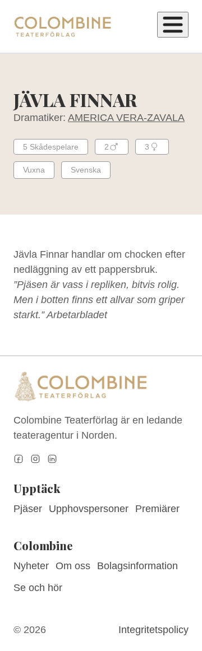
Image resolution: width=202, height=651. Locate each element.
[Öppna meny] (173, 25)
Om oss (73, 565)
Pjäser (27, 508)
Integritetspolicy (153, 629)
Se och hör (37, 587)
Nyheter (31, 565)
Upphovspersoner (88, 508)
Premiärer (157, 508)
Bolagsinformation (137, 565)
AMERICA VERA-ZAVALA (126, 117)
